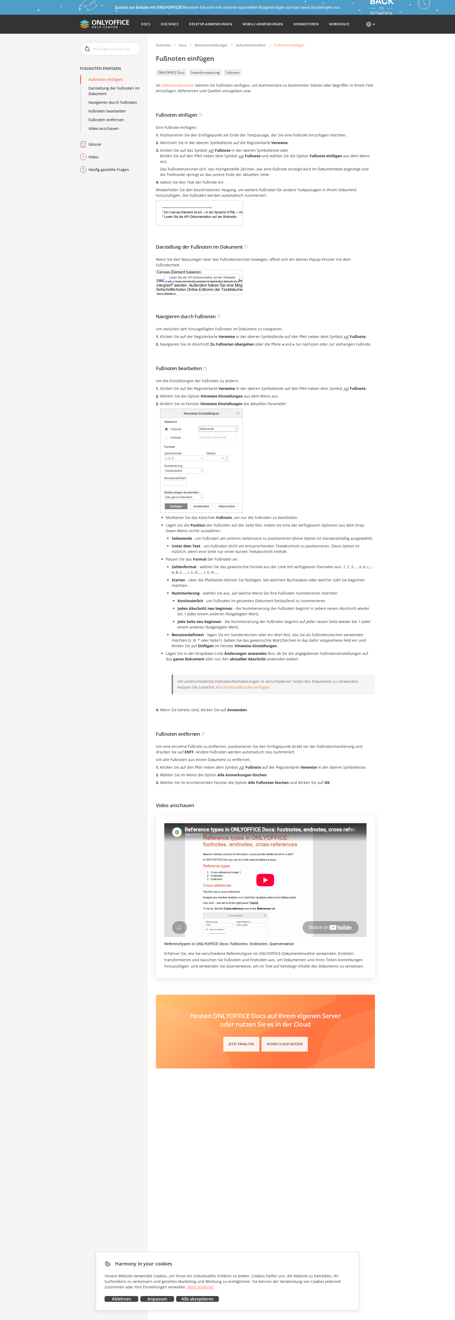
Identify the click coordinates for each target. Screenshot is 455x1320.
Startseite (163, 45)
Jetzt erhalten (241, 1044)
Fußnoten (233, 72)
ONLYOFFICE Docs (171, 72)
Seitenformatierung (205, 72)
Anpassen (157, 1299)
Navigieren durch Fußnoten (112, 102)
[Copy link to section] (200, 115)
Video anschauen (103, 128)
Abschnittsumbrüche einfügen (243, 687)
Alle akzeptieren (197, 1299)
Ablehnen (121, 1299)
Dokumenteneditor (251, 45)
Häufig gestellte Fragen (108, 169)
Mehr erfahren (200, 1286)
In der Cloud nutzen (285, 1044)
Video (93, 156)
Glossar (95, 144)
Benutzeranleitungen (211, 45)
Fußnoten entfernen (106, 119)
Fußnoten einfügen (105, 79)
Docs (183, 45)
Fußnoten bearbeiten (107, 111)
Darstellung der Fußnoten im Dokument (114, 91)
